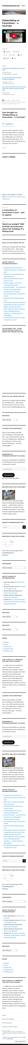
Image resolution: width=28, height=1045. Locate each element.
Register (6, 642)
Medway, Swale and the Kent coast (11, 103)
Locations (22, 102)
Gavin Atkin (7, 100)
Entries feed (7, 646)
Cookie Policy (10, 1038)
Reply (4, 147)
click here (5, 555)
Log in (6, 644)
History (18, 102)
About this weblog (8, 1019)
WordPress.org (8, 651)
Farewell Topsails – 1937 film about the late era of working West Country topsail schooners (15, 289)
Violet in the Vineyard (10, 593)
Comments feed (8, 649)
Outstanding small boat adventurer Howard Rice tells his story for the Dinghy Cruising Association (14, 305)
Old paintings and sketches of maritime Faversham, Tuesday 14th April (15, 270)
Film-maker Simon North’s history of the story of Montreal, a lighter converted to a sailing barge (14, 88)
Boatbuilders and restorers (9, 102)
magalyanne (9, 124)
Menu (23, 5)
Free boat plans (7, 1023)
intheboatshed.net (11, 6)
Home (4, 1015)
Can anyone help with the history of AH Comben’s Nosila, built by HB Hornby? (14, 602)
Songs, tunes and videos (9, 1026)
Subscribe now (8, 475)
